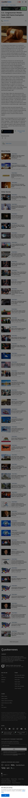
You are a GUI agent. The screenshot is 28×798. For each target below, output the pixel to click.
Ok (5, 795)
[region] (14, 792)
